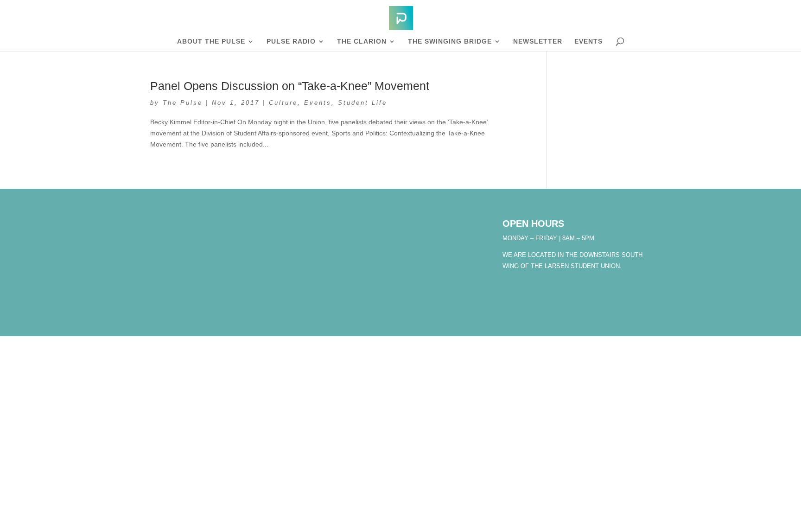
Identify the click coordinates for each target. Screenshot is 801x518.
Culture (283, 102)
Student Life (362, 102)
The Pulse (183, 102)
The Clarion (362, 41)
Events (588, 41)
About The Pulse (211, 41)
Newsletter (537, 41)
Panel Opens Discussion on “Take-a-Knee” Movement (289, 85)
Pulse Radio (291, 41)
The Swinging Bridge (450, 41)
